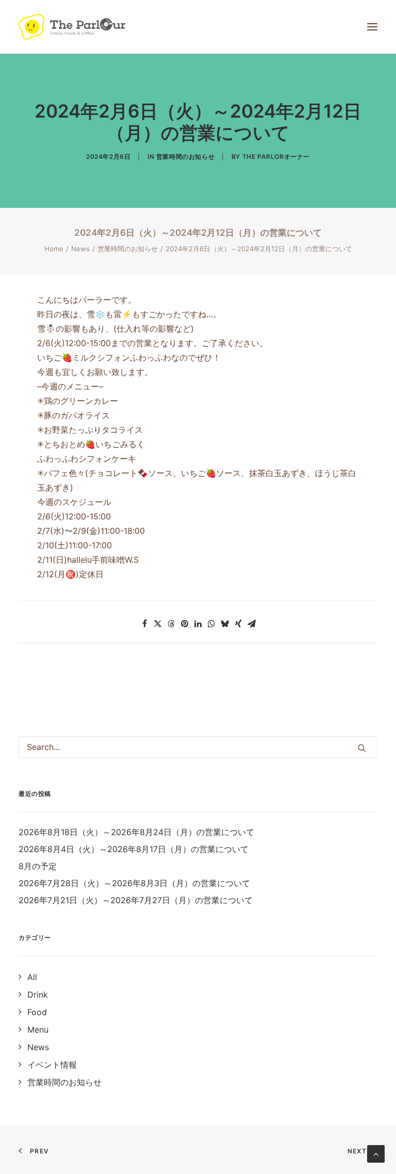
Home (53, 248)
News (80, 248)
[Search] (198, 747)
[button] (144, 623)
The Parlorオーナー (276, 156)
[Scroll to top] (376, 1153)
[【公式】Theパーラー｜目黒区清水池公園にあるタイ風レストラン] (72, 27)
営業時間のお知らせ (185, 156)
